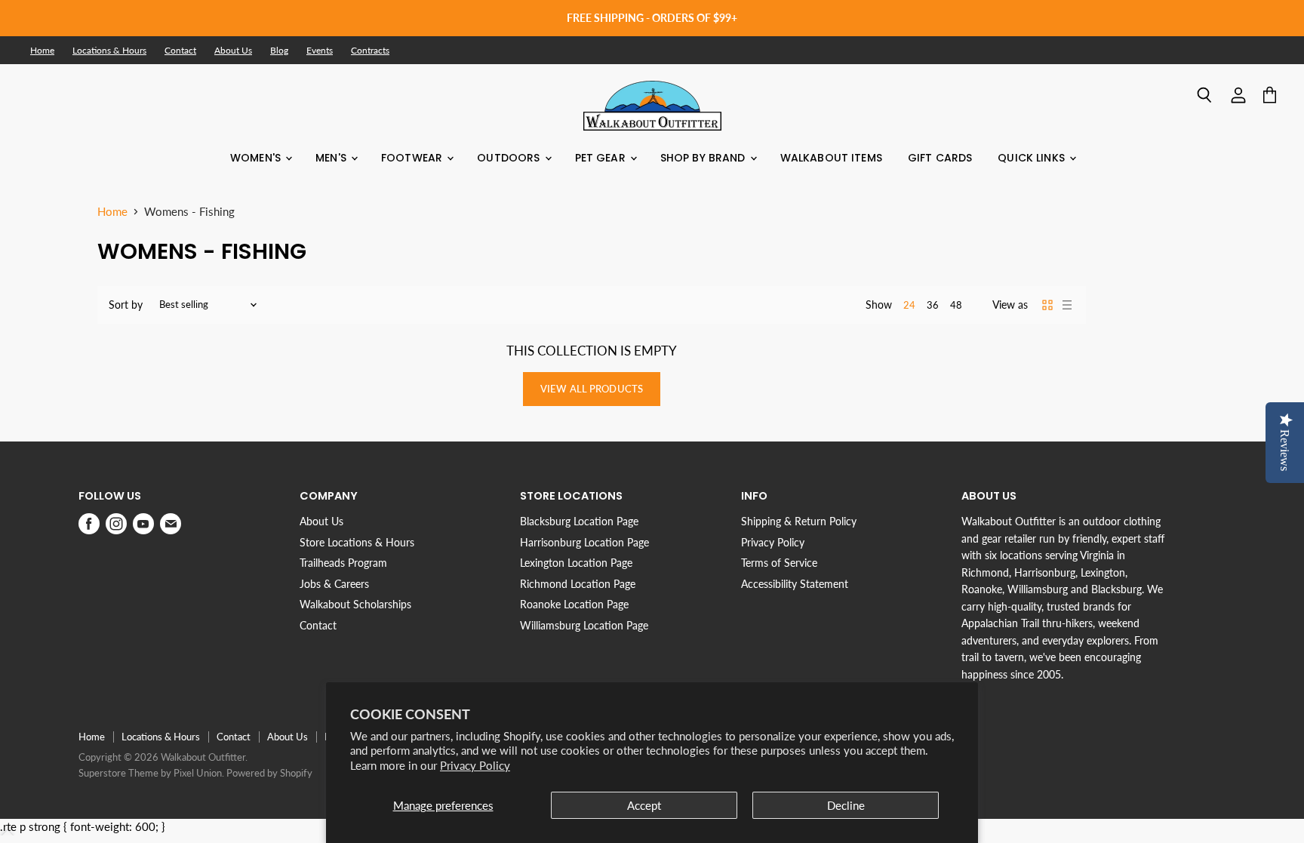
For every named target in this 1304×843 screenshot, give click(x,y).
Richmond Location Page (577, 583)
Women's (257, 157)
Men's (332, 157)
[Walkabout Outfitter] (652, 106)
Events (319, 50)
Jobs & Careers (334, 583)
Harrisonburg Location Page (584, 542)
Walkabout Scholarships (355, 604)
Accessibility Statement (794, 583)
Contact (180, 50)
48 (956, 305)
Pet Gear (602, 157)
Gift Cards (940, 157)
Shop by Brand (704, 157)
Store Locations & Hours (357, 542)
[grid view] (1047, 304)
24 (909, 305)
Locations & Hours (109, 50)
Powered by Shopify (269, 773)
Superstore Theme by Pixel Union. (151, 773)
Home (42, 50)
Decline (846, 805)
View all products (591, 389)
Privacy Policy (475, 765)
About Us (233, 50)
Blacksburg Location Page (579, 521)
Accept (644, 805)
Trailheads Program (343, 562)
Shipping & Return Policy (799, 521)
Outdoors (510, 157)
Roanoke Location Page (574, 604)
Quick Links (1033, 157)
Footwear (413, 157)
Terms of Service (779, 562)
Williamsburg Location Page (584, 625)
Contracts (370, 50)
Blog (279, 50)
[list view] (1067, 304)
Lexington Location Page (576, 562)
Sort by (126, 305)
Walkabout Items (831, 157)
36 (933, 305)
